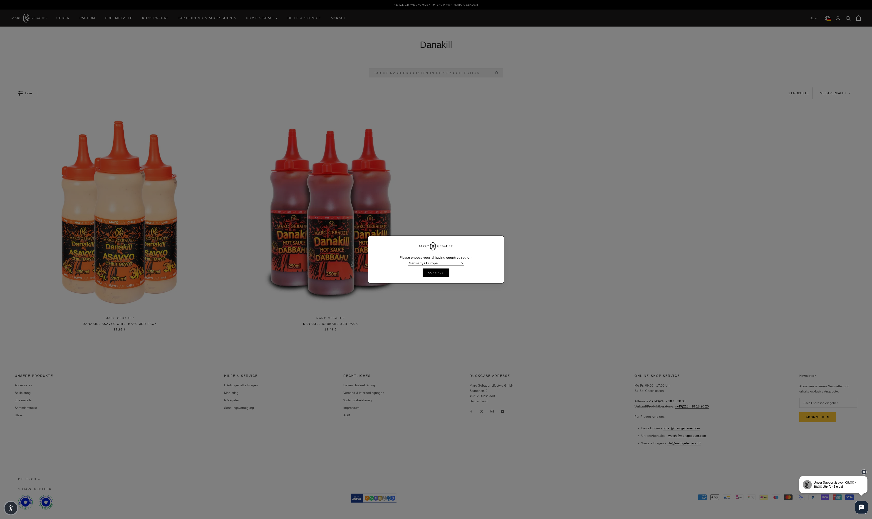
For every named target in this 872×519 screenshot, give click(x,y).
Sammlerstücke (26, 408)
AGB (346, 415)
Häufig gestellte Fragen (241, 385)
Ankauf (338, 18)
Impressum (351, 408)
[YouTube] (502, 411)
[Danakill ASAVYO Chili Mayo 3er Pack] (120, 211)
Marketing (231, 393)
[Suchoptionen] (498, 72)
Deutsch (27, 479)
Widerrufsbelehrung (357, 400)
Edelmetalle (119, 18)
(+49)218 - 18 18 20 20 (692, 406)
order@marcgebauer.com (681, 428)
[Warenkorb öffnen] (858, 18)
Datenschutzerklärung (359, 385)
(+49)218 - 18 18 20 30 (669, 401)
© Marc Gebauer (35, 489)
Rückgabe (231, 400)
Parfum (87, 18)
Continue (436, 272)
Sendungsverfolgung (239, 408)
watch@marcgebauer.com (687, 435)
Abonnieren (818, 417)
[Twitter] (481, 411)
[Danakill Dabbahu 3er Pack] (330, 211)
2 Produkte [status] (798, 93)
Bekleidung (23, 393)
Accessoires (23, 385)
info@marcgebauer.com (684, 443)
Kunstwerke (155, 18)
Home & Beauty (262, 18)
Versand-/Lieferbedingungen (363, 393)
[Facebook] (471, 411)
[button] (835, 93)
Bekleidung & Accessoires (207, 18)
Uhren (63, 18)
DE (812, 18)
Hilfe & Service (304, 18)
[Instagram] (492, 411)
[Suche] (848, 18)
